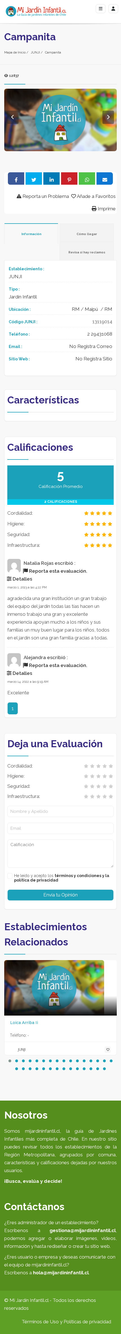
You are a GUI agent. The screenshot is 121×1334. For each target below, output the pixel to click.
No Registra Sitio (93, 359)
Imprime (106, 208)
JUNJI (35, 52)
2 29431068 (99, 334)
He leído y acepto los (61, 877)
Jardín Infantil (23, 297)
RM (76, 309)
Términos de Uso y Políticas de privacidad (66, 1321)
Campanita (53, 52)
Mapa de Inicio (15, 52)
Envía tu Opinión (60, 895)
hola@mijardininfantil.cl (61, 1272)
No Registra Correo (90, 346)
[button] (9, 1061)
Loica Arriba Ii (24, 1022)
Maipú (91, 309)
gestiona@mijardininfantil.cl (83, 1230)
